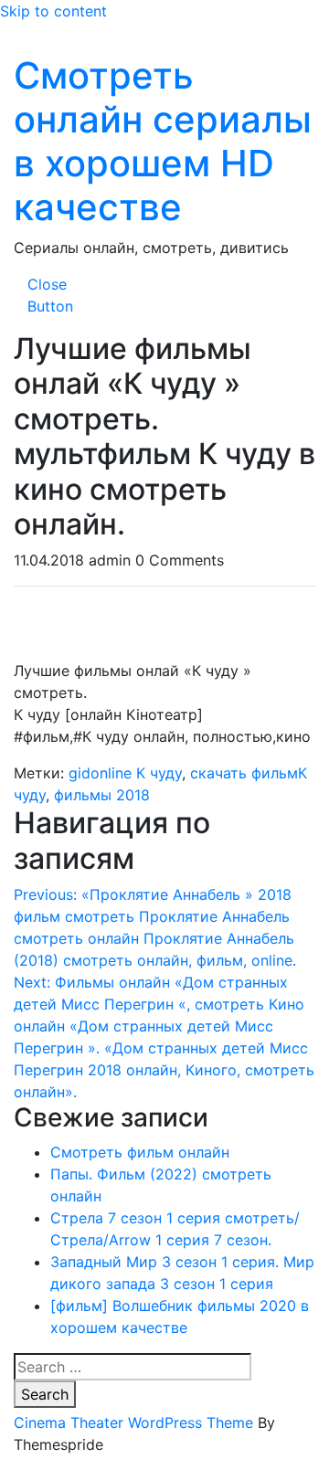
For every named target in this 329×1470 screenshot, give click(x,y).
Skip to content (53, 11)
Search (45, 1394)
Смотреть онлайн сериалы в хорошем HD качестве (163, 141)
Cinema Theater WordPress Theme (133, 1422)
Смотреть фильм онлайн (139, 1152)
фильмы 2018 (102, 795)
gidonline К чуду (125, 773)
